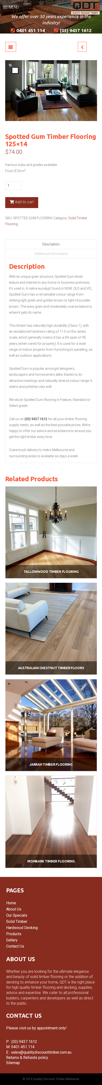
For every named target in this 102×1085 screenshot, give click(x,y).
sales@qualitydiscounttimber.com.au (40, 1052)
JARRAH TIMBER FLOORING (51, 764)
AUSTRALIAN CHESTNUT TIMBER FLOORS (51, 668)
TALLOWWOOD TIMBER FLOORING (51, 572)
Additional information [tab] (51, 254)
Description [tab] (51, 244)
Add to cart (24, 202)
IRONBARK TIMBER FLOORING (50, 861)
